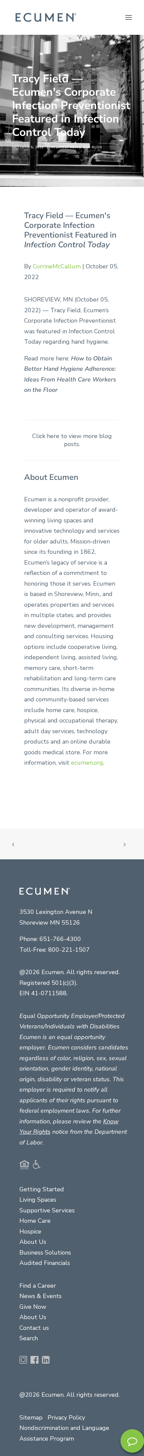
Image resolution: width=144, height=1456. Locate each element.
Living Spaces (37, 1200)
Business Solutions (45, 1253)
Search (28, 1338)
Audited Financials (44, 1263)
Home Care (35, 1221)
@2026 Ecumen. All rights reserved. (69, 1395)
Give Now (32, 1307)
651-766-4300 (60, 939)
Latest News (68, 147)
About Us (32, 1242)
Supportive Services (47, 1210)
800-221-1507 (69, 950)
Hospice (30, 1231)
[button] (128, 17)
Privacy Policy (66, 1418)
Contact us (34, 1328)
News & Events (40, 1296)
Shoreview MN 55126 (49, 923)
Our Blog (92, 147)
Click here (45, 436)
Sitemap (31, 1418)
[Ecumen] (45, 17)
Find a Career (37, 1286)
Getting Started (41, 1189)
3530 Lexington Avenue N (55, 912)
